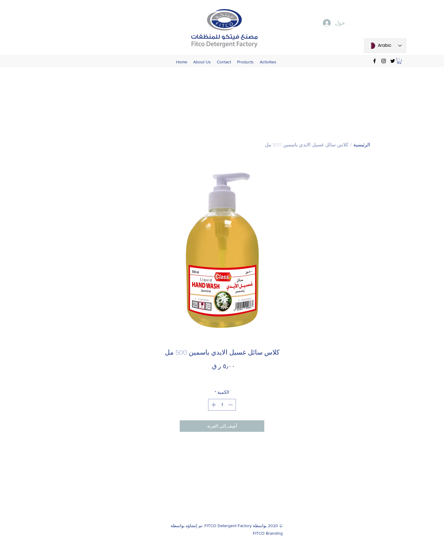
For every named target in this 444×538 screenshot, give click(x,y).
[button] (399, 61)
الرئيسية (361, 145)
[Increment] (213, 404)
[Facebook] (375, 61)
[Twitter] (393, 61)
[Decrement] (231, 404)
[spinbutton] (222, 404)
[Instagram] (384, 61)
